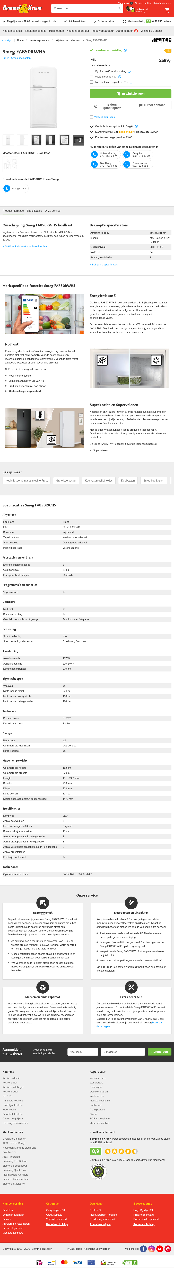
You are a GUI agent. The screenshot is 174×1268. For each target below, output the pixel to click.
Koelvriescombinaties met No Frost (26, 480)
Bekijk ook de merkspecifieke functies (26, 246)
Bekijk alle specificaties (105, 264)
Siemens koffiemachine (16, 1179)
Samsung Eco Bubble (15, 1161)
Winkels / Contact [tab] (151, 30)
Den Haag (96, 1203)
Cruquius (52, 1203)
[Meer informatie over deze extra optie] (129, 71)
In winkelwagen (133, 93)
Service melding (143, 3)
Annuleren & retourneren (16, 1223)
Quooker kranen (99, 1091)
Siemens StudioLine (14, 1183)
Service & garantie (13, 1228)
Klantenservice (13, 1203)
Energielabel (19, 188)
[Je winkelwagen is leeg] (167, 10)
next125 (7, 1096)
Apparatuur (98, 1071)
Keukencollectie (11, 1078)
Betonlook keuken (12, 1114)
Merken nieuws (13, 1132)
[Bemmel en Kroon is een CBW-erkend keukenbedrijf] (130, 1261)
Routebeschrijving (57, 1224)
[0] (167, 10)
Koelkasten (128, 480)
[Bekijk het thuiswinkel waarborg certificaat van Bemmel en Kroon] (137, 9)
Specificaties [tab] (34, 210)
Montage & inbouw (13, 1232)
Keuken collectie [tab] (13, 30)
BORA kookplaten (100, 1118)
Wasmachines (98, 1078)
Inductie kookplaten (100, 1100)
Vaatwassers (97, 1096)
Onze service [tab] (52, 210)
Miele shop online (99, 1123)
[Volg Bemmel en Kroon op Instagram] (151, 1248)
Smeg (6, 57)
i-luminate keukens (13, 1100)
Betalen (7, 1219)
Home (20, 40)
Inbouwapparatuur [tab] (103, 30)
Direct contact (154, 105)
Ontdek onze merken (14, 1138)
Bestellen (8, 1210)
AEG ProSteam (11, 1156)
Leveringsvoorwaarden (15, 1123)
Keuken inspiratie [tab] (35, 30)
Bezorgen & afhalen (13, 1214)
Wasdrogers (96, 1082)
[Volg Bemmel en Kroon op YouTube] (159, 1248)
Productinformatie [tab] (13, 210)
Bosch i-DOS (10, 1152)
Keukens (8, 1071)
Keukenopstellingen (13, 1087)
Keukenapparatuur (40, 40)
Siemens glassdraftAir (15, 1165)
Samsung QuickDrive (15, 1170)
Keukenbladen (10, 1091)
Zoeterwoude (142, 1203)
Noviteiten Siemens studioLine (19, 1147)
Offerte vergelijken (13, 1118)
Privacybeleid (74, 1248)
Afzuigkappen (97, 1109)
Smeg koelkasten (21, 57)
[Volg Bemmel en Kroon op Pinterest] (167, 1248)
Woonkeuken (10, 1109)
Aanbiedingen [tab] (124, 30)
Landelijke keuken (12, 1105)
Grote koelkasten (66, 480)
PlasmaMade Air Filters (15, 1174)
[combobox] (87, 8)
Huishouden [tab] (56, 30)
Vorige (8, 40)
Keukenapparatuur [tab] (78, 30)
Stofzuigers (96, 1087)
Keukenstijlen (10, 1082)
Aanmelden (159, 1051)
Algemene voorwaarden (97, 1248)
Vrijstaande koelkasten (68, 40)
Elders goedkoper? (112, 106)
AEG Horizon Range (14, 1143)
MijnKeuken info (162, 3)
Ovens (93, 1114)
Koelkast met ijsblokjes (99, 480)
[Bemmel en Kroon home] (22, 8)
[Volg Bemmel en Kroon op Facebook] (143, 1248)
